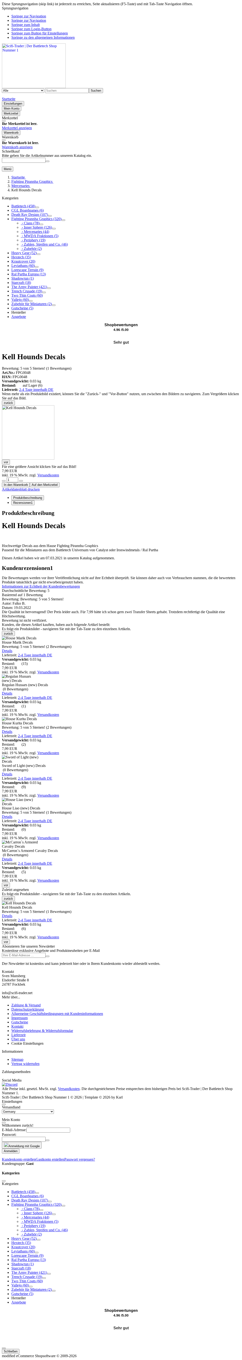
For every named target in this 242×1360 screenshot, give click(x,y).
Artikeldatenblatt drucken (21, 489)
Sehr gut (121, 342)
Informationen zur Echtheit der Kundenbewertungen (41, 586)
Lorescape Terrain (27, 270)
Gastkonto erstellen (50, 1159)
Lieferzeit (18, 1035)
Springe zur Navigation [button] (28, 16)
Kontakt (17, 1026)
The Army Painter (29, 287)
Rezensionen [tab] (23, 503)
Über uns (18, 1039)
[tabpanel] (121, 535)
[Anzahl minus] (4, 481)
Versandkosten (48, 475)
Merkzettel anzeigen (17, 128)
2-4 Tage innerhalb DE (36, 390)
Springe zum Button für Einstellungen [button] (39, 33)
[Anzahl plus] (21, 481)
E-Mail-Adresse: (14, 1130)
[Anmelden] (47, 956)
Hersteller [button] (18, 312)
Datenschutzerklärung (27, 1009)
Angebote (18, 317)
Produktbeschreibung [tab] (27, 498)
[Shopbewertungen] (121, 337)
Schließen (10, 1351)
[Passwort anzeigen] (47, 1140)
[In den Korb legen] (47, 161)
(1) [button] (36, 368)
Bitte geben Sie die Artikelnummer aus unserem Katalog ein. (47, 156)
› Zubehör (31, 249)
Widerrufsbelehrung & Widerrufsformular (42, 1031)
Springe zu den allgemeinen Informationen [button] (43, 37)
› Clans (30, 223)
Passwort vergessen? (79, 1159)
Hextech (21, 257)
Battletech (23, 206)
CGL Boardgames (27, 210)
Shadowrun (22, 278)
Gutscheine (22, 308)
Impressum (19, 1018)
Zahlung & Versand (26, 1005)
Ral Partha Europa (28, 274)
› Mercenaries (35, 232)
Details (7, 651)
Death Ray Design (29, 215)
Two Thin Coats (27, 295)
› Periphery (33, 240)
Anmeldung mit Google (24, 1146)
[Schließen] (4, 121)
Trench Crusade (26, 291)
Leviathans (23, 266)
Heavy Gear (24, 253)
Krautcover (23, 261)
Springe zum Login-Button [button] (31, 29)
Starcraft (21, 283)
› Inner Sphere (36, 227)
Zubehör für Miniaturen (31, 304)
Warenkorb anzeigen (17, 147)
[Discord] (9, 1084)
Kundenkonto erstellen (19, 1159)
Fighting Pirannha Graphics (36, 219)
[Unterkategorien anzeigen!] (37, 207)
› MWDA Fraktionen (39, 236)
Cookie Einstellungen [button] (27, 1043)
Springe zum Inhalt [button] (25, 25)
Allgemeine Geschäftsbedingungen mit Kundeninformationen (57, 1014)
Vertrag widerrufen (25, 1064)
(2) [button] (36, 647)
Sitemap (17, 1059)
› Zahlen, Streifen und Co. (44, 244)
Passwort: (9, 1135)
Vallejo (20, 300)
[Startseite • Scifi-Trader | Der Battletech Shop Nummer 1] (34, 87)
